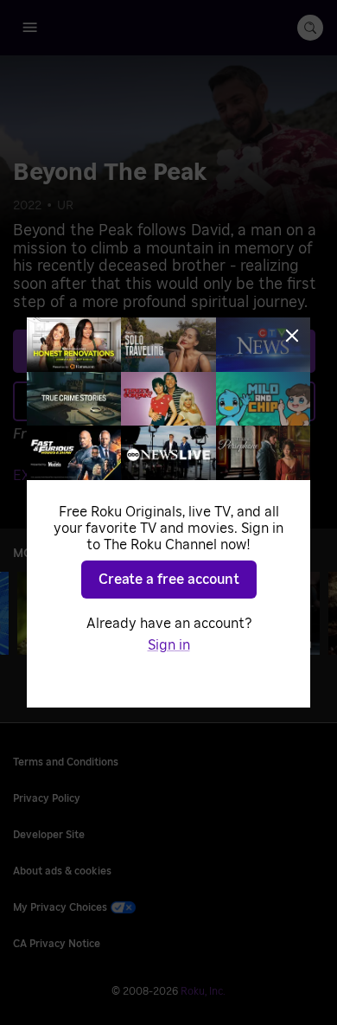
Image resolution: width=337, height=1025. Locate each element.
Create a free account (169, 579)
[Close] (292, 335)
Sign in (169, 645)
